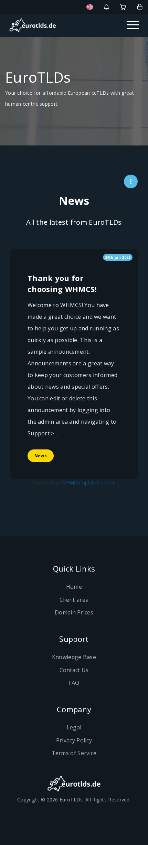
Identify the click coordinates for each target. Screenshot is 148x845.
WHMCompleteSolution (88, 482)
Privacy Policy (74, 740)
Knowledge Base (74, 657)
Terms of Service (74, 753)
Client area (74, 599)
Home (74, 586)
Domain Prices (74, 612)
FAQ (74, 682)
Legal (74, 727)
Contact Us (74, 670)
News (40, 456)
